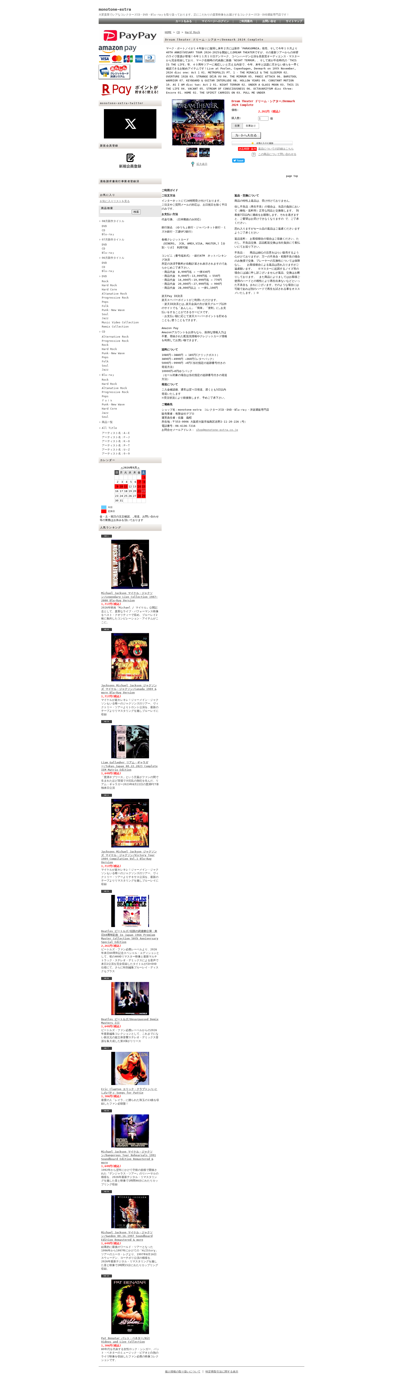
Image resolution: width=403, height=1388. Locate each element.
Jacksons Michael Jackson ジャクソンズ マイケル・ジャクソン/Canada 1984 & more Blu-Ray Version (129, 689)
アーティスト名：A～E (116, 433)
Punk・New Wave (113, 310)
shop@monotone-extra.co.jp (217, 429)
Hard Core (109, 289)
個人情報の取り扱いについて (182, 1371)
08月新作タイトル (113, 221)
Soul (105, 314)
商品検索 (107, 208)
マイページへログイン (215, 21)
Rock (105, 281)
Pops (105, 301)
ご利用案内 (246, 21)
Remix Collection (115, 326)
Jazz (105, 318)
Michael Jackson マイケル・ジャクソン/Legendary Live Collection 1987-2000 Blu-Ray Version (129, 596)
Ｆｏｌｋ (107, 400)
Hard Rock (109, 285)
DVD (104, 226)
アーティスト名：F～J (116, 437)
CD (103, 230)
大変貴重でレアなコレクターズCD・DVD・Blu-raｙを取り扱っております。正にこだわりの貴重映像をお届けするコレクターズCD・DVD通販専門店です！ (194, 14)
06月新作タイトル (113, 257)
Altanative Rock (114, 293)
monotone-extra (115, 9)
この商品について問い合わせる (277, 154)
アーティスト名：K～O (116, 441)
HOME (168, 32)
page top (292, 176)
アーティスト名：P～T (116, 445)
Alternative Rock (115, 336)
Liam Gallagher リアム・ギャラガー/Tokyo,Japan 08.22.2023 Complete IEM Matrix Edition (129, 766)
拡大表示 (201, 164)
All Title (109, 428)
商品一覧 (107, 422)
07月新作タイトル (113, 239)
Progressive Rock (115, 297)
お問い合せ (269, 21)
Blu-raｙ (108, 234)
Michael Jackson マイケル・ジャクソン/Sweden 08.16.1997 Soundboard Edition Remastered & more (127, 1236)
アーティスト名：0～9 (116, 453)
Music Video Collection (120, 322)
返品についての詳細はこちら (276, 148)
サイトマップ (294, 21)
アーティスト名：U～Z (116, 449)
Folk (105, 306)
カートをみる (183, 21)
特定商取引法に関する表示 (221, 1371)
